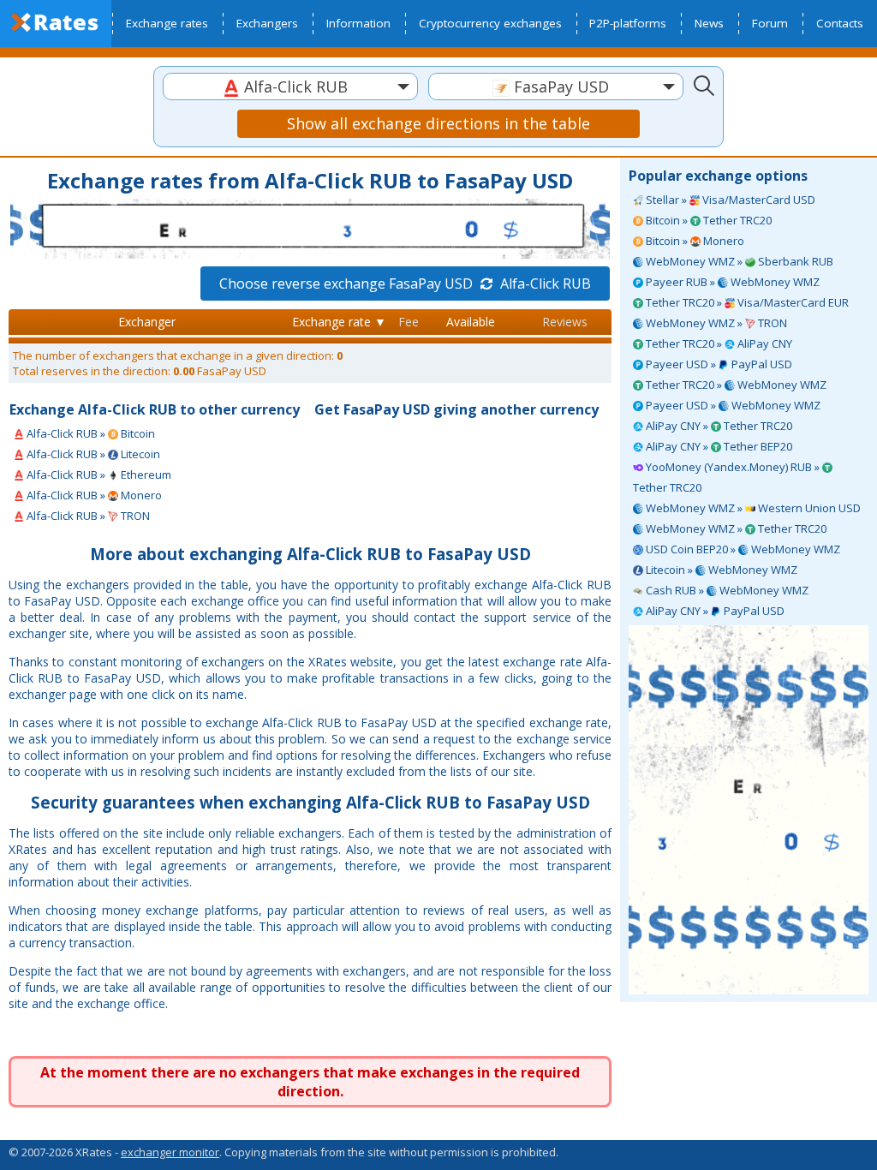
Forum (770, 23)
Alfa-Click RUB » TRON (87, 515)
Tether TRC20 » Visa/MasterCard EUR (746, 302)
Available (470, 321)
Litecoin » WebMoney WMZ (720, 569)
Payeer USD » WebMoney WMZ (731, 405)
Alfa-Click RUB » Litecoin (92, 454)
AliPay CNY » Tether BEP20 (717, 446)
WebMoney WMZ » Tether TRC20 (734, 528)
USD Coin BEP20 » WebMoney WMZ (741, 549)
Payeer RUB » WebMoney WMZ (731, 282)
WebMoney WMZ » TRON (715, 323)
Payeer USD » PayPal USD (717, 364)
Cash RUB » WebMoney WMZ (725, 590)
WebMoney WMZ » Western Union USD (752, 508)
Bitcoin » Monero (693, 240)
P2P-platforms (627, 23)
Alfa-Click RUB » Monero (93, 495)
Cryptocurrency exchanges (490, 23)
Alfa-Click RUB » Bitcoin (89, 433)
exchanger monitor (170, 1152)
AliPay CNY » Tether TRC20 (717, 425)
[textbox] (290, 87)
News (709, 23)
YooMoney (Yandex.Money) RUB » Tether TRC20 (727, 477)
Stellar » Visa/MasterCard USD (729, 199)
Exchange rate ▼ (339, 321)
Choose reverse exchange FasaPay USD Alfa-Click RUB (405, 283)
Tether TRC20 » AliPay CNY (717, 343)
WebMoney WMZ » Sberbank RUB (738, 261)
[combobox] (290, 86)
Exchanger (147, 321)
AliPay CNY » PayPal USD (714, 610)
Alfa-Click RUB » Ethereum (97, 474)
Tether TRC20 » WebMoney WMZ (734, 384)
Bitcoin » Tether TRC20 (707, 220)
